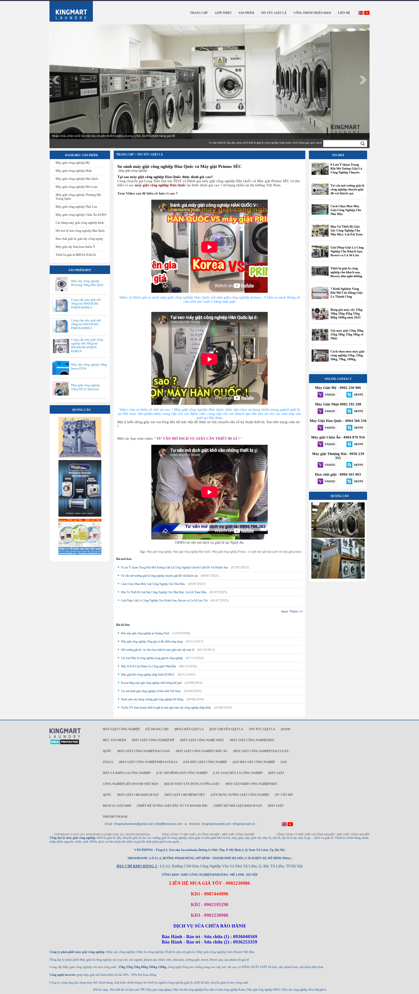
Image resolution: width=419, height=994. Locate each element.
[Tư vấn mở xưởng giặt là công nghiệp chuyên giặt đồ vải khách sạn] (320, 194)
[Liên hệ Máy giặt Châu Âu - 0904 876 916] (325, 444)
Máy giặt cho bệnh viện (185, 795)
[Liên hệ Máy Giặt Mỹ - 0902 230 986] (325, 395)
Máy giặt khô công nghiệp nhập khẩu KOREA (148, 674)
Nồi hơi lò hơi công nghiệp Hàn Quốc (80, 230)
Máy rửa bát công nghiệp (187, 989)
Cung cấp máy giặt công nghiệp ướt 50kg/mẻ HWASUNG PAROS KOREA (87, 345)
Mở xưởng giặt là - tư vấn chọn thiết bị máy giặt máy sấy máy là (157, 649)
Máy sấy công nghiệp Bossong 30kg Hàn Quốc (87, 283)
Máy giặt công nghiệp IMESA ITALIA (148, 762)
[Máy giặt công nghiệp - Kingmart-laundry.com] (68, 10)
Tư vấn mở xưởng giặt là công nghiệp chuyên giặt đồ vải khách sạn (159, 575)
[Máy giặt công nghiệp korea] (79, 457)
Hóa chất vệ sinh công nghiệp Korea (224, 989)
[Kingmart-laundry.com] (65, 737)
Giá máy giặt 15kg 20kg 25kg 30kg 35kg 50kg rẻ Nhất (346, 334)
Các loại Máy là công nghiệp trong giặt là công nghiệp (152, 658)
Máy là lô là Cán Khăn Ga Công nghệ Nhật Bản (148, 666)
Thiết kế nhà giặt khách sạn (238, 805)
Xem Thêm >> (292, 611)
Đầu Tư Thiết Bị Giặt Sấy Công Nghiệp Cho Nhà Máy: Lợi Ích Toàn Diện (163, 592)
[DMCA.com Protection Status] (64, 744)
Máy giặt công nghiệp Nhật (74, 170)
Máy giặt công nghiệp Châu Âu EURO (81, 214)
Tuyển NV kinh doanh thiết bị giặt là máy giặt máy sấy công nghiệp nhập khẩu (166, 707)
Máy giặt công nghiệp (159, 551)
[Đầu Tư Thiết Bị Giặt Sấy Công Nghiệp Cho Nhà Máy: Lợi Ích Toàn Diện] (320, 236)
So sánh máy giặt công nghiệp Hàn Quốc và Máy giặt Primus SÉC (179, 166)
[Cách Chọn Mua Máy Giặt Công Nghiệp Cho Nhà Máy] (320, 213)
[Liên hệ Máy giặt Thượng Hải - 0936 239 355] (325, 465)
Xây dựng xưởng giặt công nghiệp (240, 795)
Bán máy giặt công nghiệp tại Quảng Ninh (145, 633)
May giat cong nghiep (158, 989)
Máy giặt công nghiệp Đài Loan (76, 187)
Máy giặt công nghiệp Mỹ (73, 162)
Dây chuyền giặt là (226, 729)
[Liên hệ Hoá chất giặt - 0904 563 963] (325, 481)
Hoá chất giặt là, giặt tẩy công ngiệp (79, 238)
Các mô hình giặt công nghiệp (182, 773)
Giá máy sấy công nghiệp (254, 762)
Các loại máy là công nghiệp (238, 773)
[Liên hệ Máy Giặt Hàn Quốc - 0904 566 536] (325, 428)
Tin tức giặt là (262, 729)
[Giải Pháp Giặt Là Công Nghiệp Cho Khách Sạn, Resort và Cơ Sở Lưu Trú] (320, 257)
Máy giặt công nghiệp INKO (263, 989)
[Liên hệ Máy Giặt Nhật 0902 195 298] (325, 411)
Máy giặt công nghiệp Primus (229, 551)
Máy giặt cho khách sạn (138, 795)
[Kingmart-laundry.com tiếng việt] (367, 14)
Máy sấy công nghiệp (294, 989)
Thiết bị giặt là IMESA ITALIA (76, 255)
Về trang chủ (157, 729)
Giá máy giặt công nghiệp (205, 762)
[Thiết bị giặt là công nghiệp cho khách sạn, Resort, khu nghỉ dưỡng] (320, 275)
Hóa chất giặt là (189, 729)
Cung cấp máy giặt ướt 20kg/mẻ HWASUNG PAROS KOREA (86, 324)
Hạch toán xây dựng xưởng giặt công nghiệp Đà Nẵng (152, 699)
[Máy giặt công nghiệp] (338, 537)
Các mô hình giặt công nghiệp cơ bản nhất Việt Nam (151, 691)
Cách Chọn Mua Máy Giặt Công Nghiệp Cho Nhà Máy (153, 584)
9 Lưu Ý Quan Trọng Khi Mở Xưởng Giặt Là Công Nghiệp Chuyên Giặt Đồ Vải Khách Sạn (174, 567)
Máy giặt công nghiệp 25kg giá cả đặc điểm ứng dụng (152, 641)
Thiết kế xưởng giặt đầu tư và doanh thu (172, 805)
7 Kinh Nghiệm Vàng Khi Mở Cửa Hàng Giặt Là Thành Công (346, 292)
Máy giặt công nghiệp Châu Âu (201, 751)
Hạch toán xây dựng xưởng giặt (192, 784)
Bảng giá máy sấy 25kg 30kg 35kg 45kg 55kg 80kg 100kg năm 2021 (346, 313)
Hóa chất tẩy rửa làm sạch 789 (127, 989)
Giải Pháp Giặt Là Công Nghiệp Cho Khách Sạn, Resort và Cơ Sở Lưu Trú (164, 600)
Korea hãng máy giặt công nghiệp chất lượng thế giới (151, 683)
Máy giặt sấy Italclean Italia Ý (75, 246)
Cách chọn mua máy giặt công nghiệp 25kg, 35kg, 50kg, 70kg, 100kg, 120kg (347, 357)
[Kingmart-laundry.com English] (360, 14)
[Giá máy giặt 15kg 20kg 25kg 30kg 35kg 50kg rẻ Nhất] (320, 340)
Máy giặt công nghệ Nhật (202, 740)
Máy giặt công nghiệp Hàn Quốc (77, 178)
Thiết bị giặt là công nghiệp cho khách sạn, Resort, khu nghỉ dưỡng (346, 272)
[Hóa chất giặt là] (338, 577)
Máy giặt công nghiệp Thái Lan (76, 206)
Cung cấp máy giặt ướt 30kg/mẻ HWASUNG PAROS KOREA (86, 303)
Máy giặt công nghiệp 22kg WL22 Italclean (85, 387)
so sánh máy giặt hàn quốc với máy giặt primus (274, 551)
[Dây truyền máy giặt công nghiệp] (79, 515)
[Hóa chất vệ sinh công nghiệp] (79, 554)
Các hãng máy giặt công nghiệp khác (80, 222)
